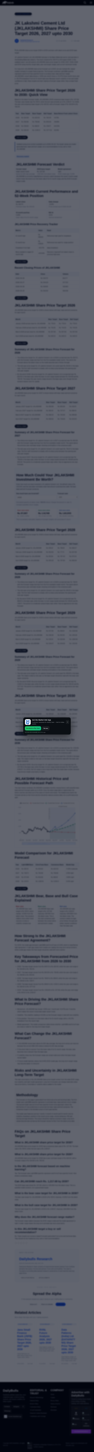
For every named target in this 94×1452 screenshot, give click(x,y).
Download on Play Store (33, 728)
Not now (45, 728)
